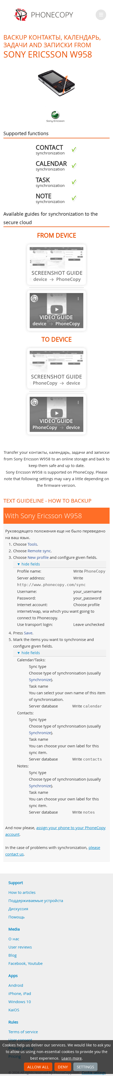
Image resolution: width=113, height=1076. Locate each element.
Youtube (35, 963)
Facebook (17, 963)
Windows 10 (19, 1001)
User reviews (20, 947)
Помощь (16, 916)
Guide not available (56, 264)
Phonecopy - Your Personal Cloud (44, 14)
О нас (13, 938)
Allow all (38, 1066)
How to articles (21, 892)
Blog (12, 955)
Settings (85, 1066)
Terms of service (23, 1031)
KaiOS (13, 1009)
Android (15, 985)
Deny (63, 1066)
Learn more (71, 1058)
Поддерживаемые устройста (35, 900)
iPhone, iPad (19, 993)
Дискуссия (18, 908)
